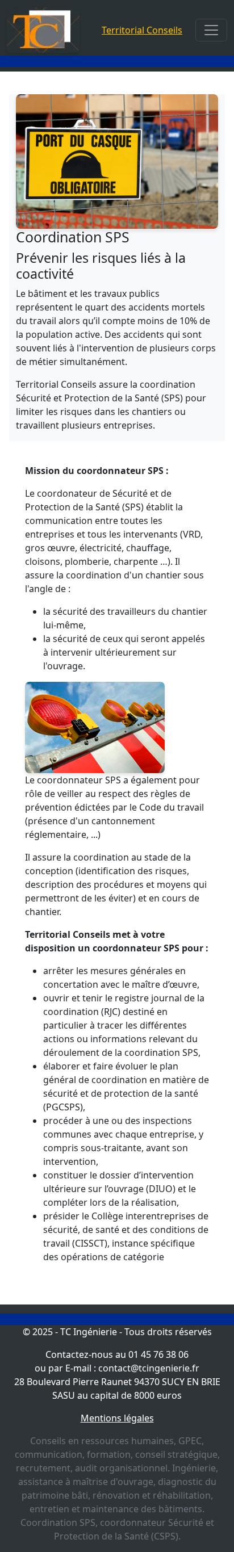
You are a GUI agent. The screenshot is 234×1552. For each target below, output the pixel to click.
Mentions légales (117, 1418)
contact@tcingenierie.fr (148, 1368)
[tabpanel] (117, 688)
